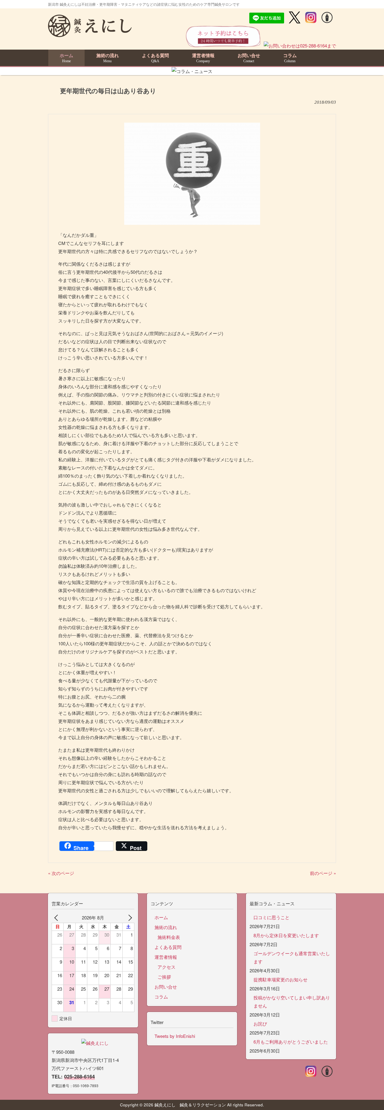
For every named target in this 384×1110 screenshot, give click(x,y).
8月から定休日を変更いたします (286, 935)
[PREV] (57, 917)
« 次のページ (61, 873)
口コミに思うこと (272, 917)
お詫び (260, 1023)
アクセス (167, 967)
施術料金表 (169, 937)
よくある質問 (168, 947)
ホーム (161, 917)
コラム (161, 996)
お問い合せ (165, 986)
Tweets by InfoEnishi (174, 1036)
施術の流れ (165, 927)
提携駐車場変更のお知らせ (281, 979)
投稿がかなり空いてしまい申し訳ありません (292, 1001)
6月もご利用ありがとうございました (291, 1041)
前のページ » (323, 873)
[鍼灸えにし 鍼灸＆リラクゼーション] (90, 34)
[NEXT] (128, 917)
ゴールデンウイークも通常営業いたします (292, 957)
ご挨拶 (164, 977)
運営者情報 (165, 957)
